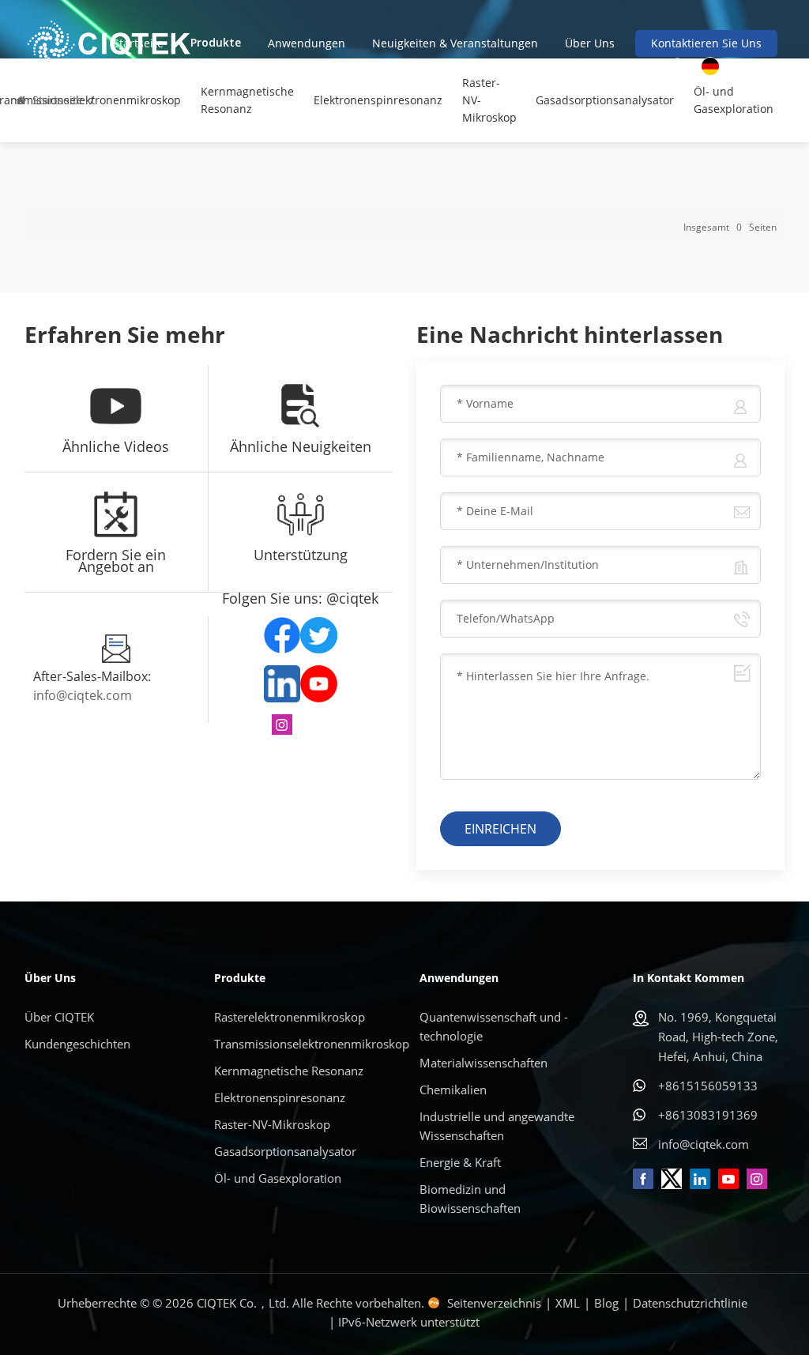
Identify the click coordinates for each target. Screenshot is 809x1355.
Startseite (138, 43)
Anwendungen (306, 43)
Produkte (215, 43)
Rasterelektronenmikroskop (289, 1017)
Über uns (590, 43)
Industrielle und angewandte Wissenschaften (497, 1125)
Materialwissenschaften (483, 1063)
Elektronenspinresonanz (378, 99)
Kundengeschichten (77, 1044)
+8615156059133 (708, 1085)
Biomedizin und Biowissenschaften (470, 1198)
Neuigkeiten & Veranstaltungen (455, 43)
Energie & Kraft (460, 1162)
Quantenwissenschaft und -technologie (494, 1026)
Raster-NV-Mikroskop (489, 100)
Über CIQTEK (59, 1017)
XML (567, 1303)
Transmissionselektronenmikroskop (305, 1044)
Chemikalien (453, 1089)
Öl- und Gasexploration (733, 100)
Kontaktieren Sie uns (706, 43)
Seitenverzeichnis (494, 1303)
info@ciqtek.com (82, 695)
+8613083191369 (708, 1115)
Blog (606, 1303)
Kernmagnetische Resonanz (247, 100)
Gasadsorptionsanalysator (605, 99)
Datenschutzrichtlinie (690, 1303)
